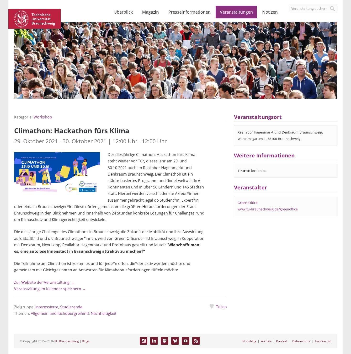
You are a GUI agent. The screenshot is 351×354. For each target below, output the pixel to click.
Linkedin (154, 341)
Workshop (42, 117)
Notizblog (249, 341)
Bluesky (175, 341)
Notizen (270, 12)
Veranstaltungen (236, 12)
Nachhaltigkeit (104, 313)
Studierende (71, 307)
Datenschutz (301, 341)
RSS (196, 341)
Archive (266, 341)
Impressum (323, 341)
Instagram (143, 341)
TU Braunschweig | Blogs (72, 341)
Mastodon (164, 341)
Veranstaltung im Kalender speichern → (50, 288)
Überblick (123, 12)
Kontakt (281, 341)
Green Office (248, 202)
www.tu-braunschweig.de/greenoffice (268, 209)
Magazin (150, 12)
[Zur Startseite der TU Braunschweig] (34, 18)
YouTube (185, 341)
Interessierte (46, 307)
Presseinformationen (189, 12)
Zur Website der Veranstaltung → (44, 282)
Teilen (221, 306)
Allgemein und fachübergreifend (60, 313)
